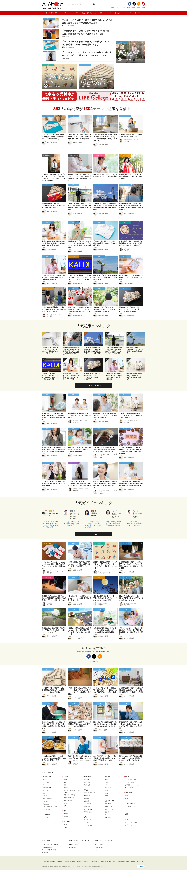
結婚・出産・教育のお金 (70, 795)
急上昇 (48, 13)
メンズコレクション (130, 806)
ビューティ (71, 13)
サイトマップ (114, 7)
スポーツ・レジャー (130, 825)
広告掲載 (66, 861)
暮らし (83, 13)
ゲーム (127, 819)
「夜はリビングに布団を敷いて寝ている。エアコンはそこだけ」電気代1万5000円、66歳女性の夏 (50, 524)
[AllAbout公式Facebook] (129, 4)
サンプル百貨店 (99, 844)
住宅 (56, 13)
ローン (65, 803)
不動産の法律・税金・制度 (50, 807)
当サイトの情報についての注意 (121, 861)
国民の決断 (45, 852)
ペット (127, 827)
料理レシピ (87, 795)
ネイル (106, 790)
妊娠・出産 (87, 806)
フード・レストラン (89, 820)
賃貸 (44, 793)
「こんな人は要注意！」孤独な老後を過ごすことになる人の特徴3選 (71, 523)
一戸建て (45, 779)
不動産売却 (46, 804)
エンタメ (127, 817)
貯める (65, 779)
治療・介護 (87, 785)
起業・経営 (108, 812)
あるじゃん (67, 806)
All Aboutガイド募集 (47, 847)
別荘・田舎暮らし (47, 798)
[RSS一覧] (138, 4)
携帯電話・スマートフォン (132, 785)
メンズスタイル (108, 13)
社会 (106, 814)
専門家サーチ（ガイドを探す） (50, 844)
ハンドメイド (87, 803)
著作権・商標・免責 (106, 861)
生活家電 (86, 801)
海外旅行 (66, 813)
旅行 (115, 13)
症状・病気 (87, 782)
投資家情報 (60, 861)
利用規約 (72, 861)
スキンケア (108, 782)
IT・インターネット (130, 787)
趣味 (118, 13)
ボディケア (108, 787)
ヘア (106, 785)
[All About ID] (143, 4)
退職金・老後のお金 (69, 797)
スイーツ (86, 822)
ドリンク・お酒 (88, 825)
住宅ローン (67, 787)
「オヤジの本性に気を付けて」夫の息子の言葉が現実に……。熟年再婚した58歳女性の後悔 (93, 524)
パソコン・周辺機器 (130, 779)
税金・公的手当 (68, 800)
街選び (45, 796)
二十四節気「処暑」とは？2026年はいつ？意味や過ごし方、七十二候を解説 (135, 523)
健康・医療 (87, 776)
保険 (65, 785)
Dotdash (141, 866)
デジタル (77, 13)
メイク (106, 779)
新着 (52, 13)
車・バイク (138, 13)
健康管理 (86, 779)
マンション (46, 782)
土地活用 (45, 801)
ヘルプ (141, 861)
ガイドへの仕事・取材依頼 (49, 850)
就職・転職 (108, 803)
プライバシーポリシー (82, 861)
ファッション (124, 13)
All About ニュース (73, 844)
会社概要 (46, 861)
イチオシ (97, 850)
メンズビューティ (130, 809)
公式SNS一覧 (131, 7)
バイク (65, 827)
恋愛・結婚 (90, 13)
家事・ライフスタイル (90, 793)
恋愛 (126, 795)
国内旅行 (66, 816)
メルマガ (123, 7)
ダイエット (108, 793)
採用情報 (52, 861)
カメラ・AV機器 (129, 782)
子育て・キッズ (88, 812)
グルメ (131, 13)
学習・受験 (108, 817)
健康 (65, 13)
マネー (61, 13)
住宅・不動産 (47, 776)
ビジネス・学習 (98, 13)
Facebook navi (99, 847)
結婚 (126, 798)
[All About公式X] (134, 4)
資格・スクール (109, 809)
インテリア (46, 790)
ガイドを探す (141, 7)
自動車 (65, 824)
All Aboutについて (94, 861)
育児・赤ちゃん (88, 809)
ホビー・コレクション (131, 822)
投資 (65, 782)
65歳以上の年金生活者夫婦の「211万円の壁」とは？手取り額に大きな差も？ (114, 523)
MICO (106, 796)
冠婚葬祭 (86, 798)
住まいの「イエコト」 (49, 809)
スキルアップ (108, 806)
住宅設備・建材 (47, 787)
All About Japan (73, 847)
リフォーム (46, 785)
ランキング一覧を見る (93, 385)
